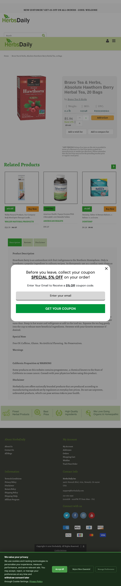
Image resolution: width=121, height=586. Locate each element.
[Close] (106, 268)
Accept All (59, 569)
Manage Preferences (106, 569)
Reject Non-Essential (81, 569)
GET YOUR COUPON (60, 309)
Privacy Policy (36, 581)
